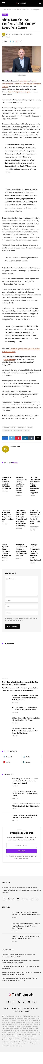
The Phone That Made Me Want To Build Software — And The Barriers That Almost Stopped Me (35, 485)
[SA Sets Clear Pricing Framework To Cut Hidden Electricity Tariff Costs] (6, 721)
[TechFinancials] (21, 3)
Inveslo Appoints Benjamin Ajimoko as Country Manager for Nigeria (6, 551)
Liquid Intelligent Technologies (19, 92)
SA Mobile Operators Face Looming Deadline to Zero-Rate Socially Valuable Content (21, 485)
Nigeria (26, 430)
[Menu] (3, 3)
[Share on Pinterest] (16, 41)
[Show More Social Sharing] (20, 41)
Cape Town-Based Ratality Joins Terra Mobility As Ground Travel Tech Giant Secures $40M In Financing (21, 518)
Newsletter (16, 1008)
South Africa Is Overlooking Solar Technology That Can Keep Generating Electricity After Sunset (25, 731)
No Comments (28, 34)
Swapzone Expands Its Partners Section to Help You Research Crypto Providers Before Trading (26, 926)
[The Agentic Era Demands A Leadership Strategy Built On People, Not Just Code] (21, 537)
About (27, 1011)
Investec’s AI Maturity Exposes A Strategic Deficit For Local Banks (6, 482)
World (5, 14)
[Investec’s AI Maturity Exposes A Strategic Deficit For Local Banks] (7, 470)
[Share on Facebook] (10, 41)
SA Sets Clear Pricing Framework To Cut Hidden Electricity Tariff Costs (26, 719)
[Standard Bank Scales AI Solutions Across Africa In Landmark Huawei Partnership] (6, 807)
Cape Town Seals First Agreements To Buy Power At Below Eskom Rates (20, 683)
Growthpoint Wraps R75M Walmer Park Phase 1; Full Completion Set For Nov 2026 (26, 913)
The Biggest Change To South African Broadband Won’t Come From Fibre (24, 708)
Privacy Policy (18, 858)
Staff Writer (11, 34)
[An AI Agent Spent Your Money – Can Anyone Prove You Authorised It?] (7, 503)
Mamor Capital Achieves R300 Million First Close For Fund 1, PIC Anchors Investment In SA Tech (25, 781)
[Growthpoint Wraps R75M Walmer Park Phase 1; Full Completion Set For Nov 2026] (6, 915)
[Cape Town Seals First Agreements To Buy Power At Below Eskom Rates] (21, 661)
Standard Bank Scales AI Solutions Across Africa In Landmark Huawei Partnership (26, 805)
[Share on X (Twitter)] (13, 41)
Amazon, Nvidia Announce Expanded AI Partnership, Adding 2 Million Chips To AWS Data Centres (25, 697)
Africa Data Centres (9, 427)
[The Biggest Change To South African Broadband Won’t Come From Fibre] (6, 710)
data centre (21, 427)
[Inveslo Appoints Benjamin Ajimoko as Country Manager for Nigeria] (7, 537)
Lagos (30, 427)
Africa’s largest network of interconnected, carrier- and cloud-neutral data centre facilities (21, 83)
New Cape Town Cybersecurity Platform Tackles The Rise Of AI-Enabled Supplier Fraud (35, 552)
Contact (26, 1008)
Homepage (6, 1008)
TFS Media (27, 1016)
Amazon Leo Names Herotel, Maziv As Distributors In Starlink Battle (24, 816)
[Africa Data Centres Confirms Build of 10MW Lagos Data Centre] (21, 72)
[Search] (40, 3)
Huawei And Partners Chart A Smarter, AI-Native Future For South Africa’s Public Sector (35, 516)
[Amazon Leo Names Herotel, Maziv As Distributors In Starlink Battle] (6, 818)
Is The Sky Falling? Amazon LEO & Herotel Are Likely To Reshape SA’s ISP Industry (25, 793)
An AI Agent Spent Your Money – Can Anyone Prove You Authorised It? (7, 515)
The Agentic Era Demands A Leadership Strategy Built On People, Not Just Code (21, 550)
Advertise (34, 1008)
